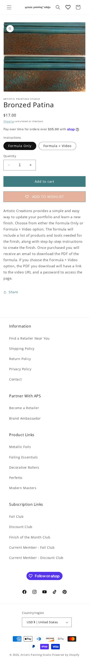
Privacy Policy (20, 369)
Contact (15, 379)
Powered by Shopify (65, 654)
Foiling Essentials (23, 457)
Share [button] (13, 292)
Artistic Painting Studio (36, 654)
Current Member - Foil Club (32, 547)
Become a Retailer (24, 408)
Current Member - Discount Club (36, 557)
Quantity (9, 156)
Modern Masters (22, 488)
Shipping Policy (21, 348)
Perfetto (15, 477)
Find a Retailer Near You (29, 338)
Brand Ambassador (25, 418)
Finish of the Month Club (29, 537)
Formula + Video (57, 146)
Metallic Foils (20, 447)
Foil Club (16, 516)
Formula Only (19, 146)
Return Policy (20, 359)
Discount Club (20, 527)
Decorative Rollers (24, 467)
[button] (9, 7)
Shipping (8, 121)
